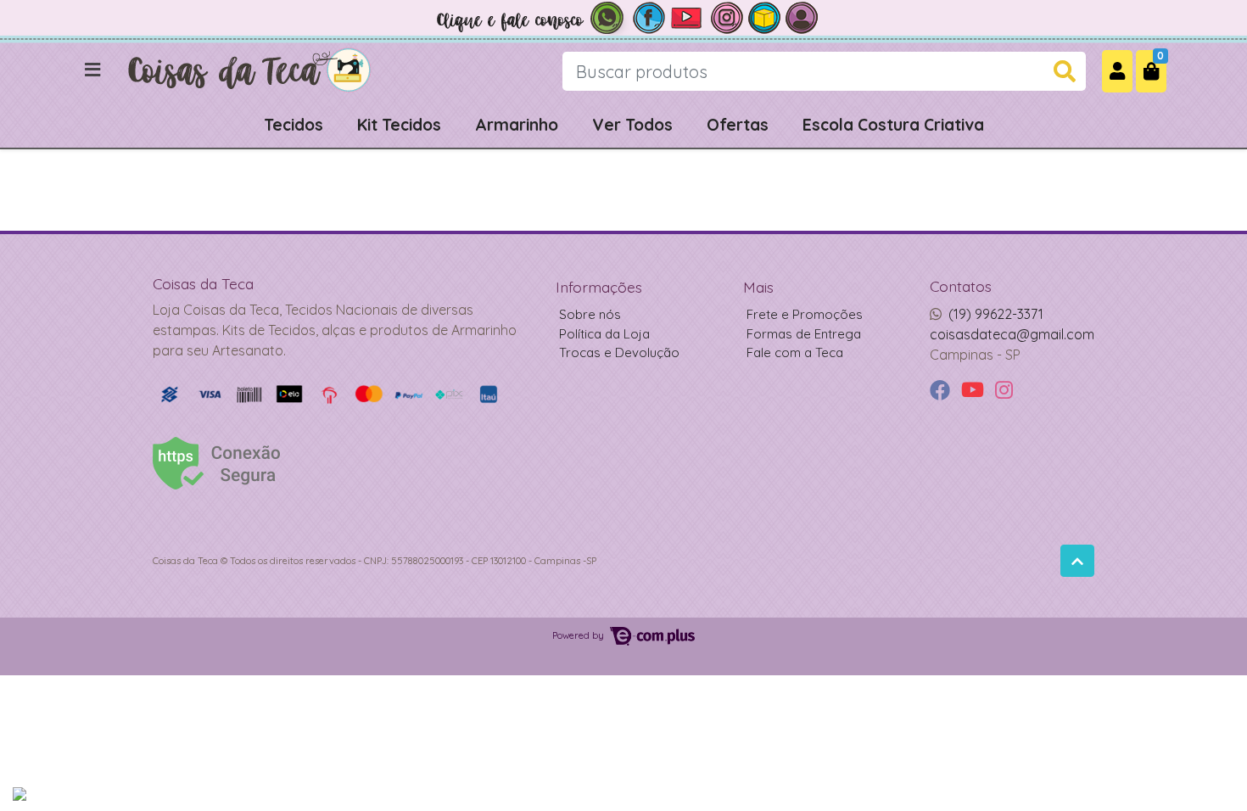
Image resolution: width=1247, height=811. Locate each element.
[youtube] (974, 390)
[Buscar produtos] (1064, 71)
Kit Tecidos (399, 125)
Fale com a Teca (795, 352)
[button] (1117, 71)
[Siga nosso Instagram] (727, 16)
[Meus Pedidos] (802, 16)
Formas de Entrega (804, 334)
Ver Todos (632, 125)
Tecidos (293, 125)
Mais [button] (758, 286)
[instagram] (1004, 390)
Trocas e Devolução (619, 352)
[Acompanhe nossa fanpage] (649, 16)
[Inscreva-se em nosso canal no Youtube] (688, 16)
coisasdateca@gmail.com (1012, 334)
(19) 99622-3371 (995, 313)
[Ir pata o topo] (1077, 561)
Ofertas (738, 125)
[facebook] (942, 390)
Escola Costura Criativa (893, 125)
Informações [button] (599, 286)
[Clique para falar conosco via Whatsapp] (530, 16)
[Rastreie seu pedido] (764, 16)
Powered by (579, 635)
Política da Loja (604, 334)
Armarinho (516, 125)
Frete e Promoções (805, 314)
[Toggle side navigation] (94, 70)
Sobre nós (590, 314)
